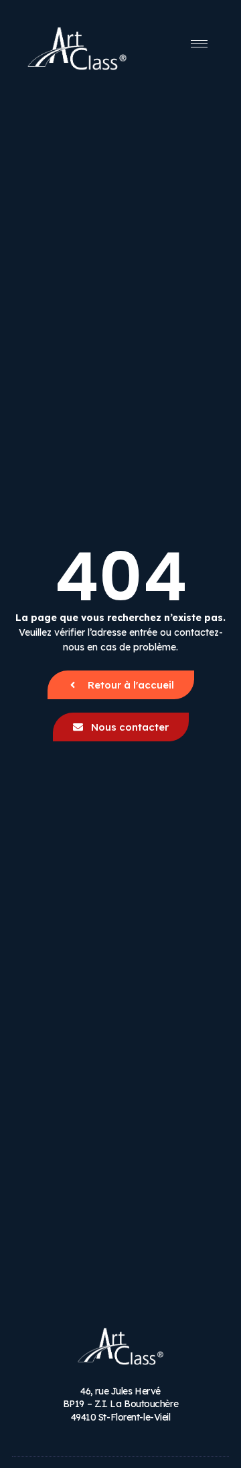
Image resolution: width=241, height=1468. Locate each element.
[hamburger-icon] (199, 43)
